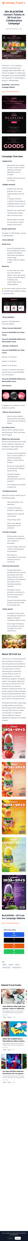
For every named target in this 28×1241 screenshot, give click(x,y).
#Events (11, 964)
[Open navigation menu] (24, 2)
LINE (14, 952)
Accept (18, 1238)
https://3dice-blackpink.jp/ (10, 91)
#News (4, 964)
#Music (17, 964)
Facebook (14, 935)
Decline (11, 1238)
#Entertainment (17, 967)
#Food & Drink (6, 967)
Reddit (14, 947)
